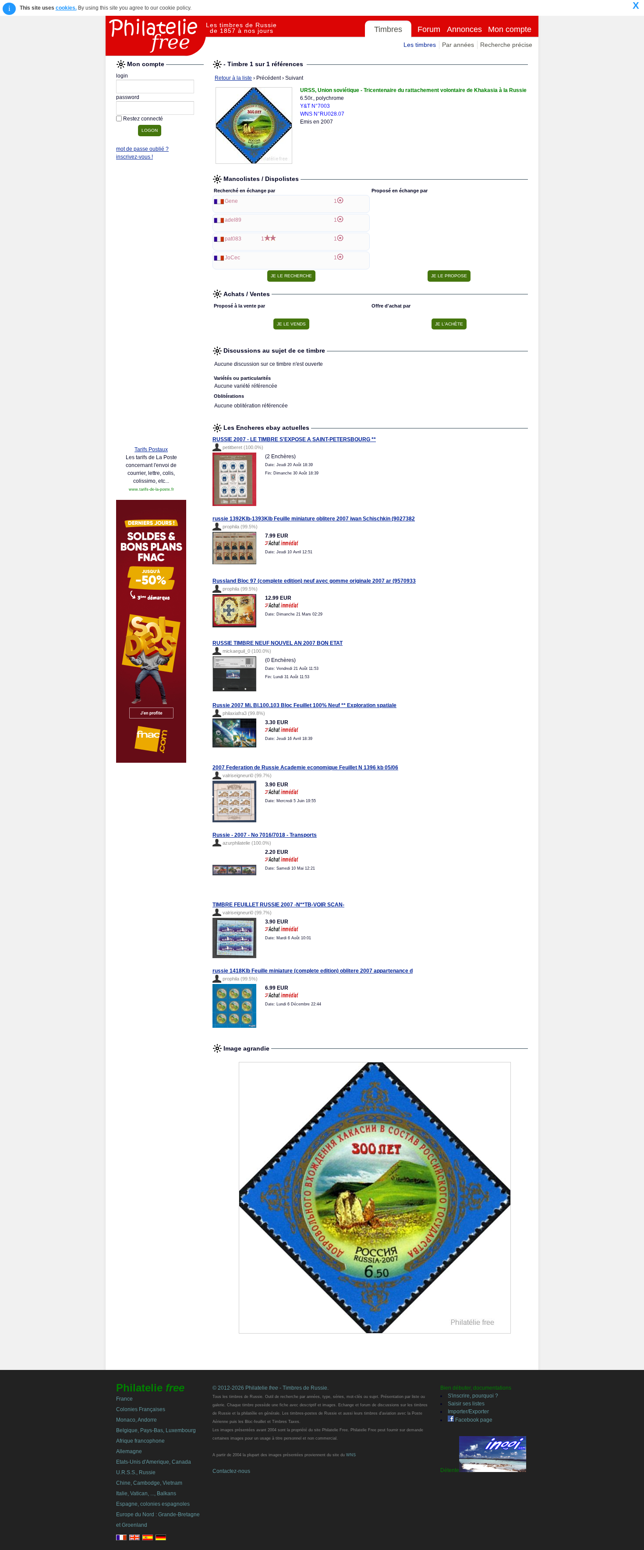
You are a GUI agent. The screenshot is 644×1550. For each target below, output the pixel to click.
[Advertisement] (151, 305)
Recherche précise (506, 44)
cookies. (66, 8)
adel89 (233, 220)
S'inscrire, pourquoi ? (473, 1396)
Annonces (464, 29)
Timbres (388, 29)
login (122, 76)
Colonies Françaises (140, 1409)
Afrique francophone (140, 1441)
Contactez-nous (231, 1471)
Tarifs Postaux (151, 449)
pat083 (233, 239)
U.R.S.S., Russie (136, 1472)
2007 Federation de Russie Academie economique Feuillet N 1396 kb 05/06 (305, 767)
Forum (429, 29)
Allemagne (129, 1451)
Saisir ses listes (466, 1404)
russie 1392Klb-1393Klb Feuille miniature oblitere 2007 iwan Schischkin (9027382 (313, 519)
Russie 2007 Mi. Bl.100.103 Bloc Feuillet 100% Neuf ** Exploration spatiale (304, 705)
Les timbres (419, 44)
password (127, 97)
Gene (231, 201)
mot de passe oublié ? (142, 149)
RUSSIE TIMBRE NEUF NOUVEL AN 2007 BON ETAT (277, 643)
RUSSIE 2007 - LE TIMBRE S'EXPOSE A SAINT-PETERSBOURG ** (294, 439)
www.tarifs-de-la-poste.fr (151, 489)
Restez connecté (143, 119)
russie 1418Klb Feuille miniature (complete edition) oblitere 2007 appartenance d (312, 971)
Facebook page (473, 1420)
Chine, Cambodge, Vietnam (149, 1483)
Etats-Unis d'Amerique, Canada (153, 1462)
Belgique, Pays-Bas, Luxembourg (156, 1430)
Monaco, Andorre (136, 1420)
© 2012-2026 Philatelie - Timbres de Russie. (270, 1388)
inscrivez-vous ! (134, 157)
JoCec (232, 258)
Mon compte (509, 29)
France (124, 1399)
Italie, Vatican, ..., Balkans (146, 1493)
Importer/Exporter (468, 1411)
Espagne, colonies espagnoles (153, 1504)
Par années (458, 44)
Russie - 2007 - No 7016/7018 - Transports (264, 835)
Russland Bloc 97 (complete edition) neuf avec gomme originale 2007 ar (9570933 (314, 581)
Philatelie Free (156, 36)
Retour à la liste (233, 78)
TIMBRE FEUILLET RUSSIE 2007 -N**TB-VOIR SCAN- (278, 905)
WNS (351, 1455)
